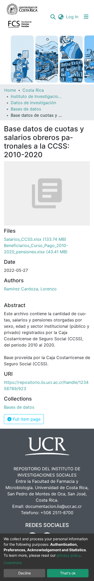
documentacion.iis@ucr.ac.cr (53, 506)
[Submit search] (53, 17)
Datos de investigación (33, 102)
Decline (24, 573)
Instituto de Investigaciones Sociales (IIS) (37, 96)
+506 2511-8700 (56, 512)
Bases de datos (26, 108)
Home (10, 90)
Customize (13, 562)
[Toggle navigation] (86, 17)
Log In (72, 16)
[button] (60, 17)
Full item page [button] (25, 419)
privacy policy (69, 555)
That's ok (68, 573)
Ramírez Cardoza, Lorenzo (30, 288)
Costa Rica (33, 90)
